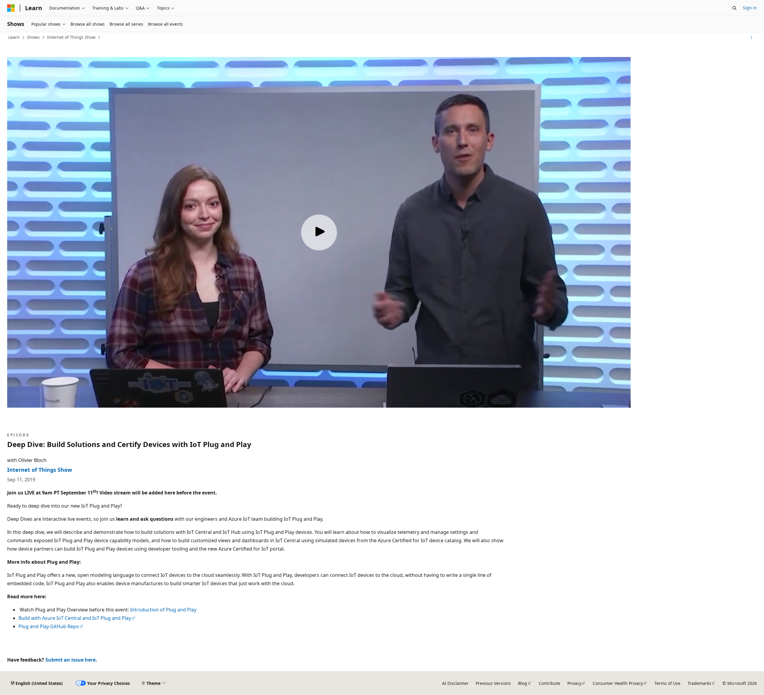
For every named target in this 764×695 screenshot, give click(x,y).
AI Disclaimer (455, 683)
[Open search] (734, 8)
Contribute (549, 683)
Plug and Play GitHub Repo (49, 626)
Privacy (574, 683)
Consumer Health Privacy (618, 683)
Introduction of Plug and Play (163, 609)
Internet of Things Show (71, 37)
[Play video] (319, 232)
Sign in (750, 7)
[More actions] (751, 37)
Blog (522, 683)
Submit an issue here (70, 660)
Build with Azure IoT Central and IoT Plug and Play (75, 618)
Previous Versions (493, 683)
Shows (33, 37)
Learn (14, 37)
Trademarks (699, 683)
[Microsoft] (11, 8)
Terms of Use (667, 683)
